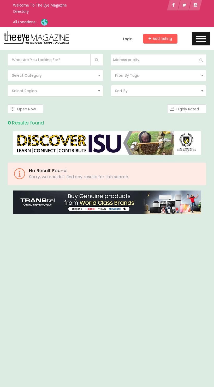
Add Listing (162, 38)
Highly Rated (188, 109)
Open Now (27, 109)
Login (128, 38)
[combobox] (55, 75)
